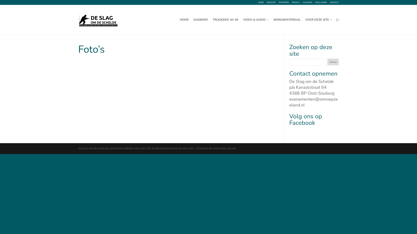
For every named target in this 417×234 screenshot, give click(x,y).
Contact (334, 2)
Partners (284, 2)
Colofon (307, 2)
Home (261, 2)
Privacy (296, 2)
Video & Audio (254, 20)
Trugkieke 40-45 (225, 20)
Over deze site (317, 20)
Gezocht (271, 2)
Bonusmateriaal (287, 20)
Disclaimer (321, 2)
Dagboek (201, 20)
